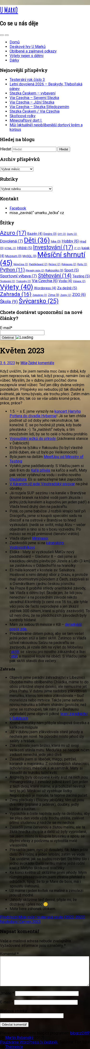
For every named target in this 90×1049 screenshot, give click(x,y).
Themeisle (14, 1046)
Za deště (67, 288)
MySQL (29, 256)
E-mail (6, 1002)
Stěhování (55, 276)
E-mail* (6, 328)
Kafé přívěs (40, 470)
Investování (53, 247)
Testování (7, 281)
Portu (82, 264)
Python (12, 270)
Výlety (16, 287)
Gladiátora (18, 479)
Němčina (20, 264)
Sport (71, 270)
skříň (15, 651)
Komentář (9, 954)
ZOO (79, 294)
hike (56, 241)
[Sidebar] (2, 35)
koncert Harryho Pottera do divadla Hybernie (45, 413)
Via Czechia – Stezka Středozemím (39, 107)
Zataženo (39, 295)
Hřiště (24, 248)
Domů (15, 42)
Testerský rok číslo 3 (27, 79)
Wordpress (45, 288)
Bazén (34, 234)
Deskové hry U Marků (28, 46)
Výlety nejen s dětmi (26, 55)
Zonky (65, 295)
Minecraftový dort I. (26, 120)
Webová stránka (13, 1011)
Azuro (13, 233)
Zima (53, 295)
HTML (10, 248)
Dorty (72, 234)
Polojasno (68, 264)
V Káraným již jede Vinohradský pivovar (42, 484)
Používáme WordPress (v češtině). (29, 1042)
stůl (14, 656)
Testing (81, 276)
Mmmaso (40, 538)
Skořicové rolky (23, 116)
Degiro (50, 234)
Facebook (18, 208)
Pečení (54, 264)
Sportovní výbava (18, 276)
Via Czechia (45, 281)
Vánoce (79, 281)
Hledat (5, 149)
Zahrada (15, 294)
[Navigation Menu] (7, 35)
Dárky (14, 60)
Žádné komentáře (41, 363)
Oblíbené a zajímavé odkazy (33, 51)
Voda (65, 281)
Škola (9, 301)
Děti (37, 240)
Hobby (70, 241)
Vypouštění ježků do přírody (33, 438)
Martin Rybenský (19, 1037)
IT (77, 248)
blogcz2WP (80, 1033)
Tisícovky (23, 281)
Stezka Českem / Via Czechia (35, 111)
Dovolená (11, 241)
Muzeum (13, 256)
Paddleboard (38, 264)
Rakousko (54, 270)
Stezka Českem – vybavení (32, 93)
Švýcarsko (39, 301)
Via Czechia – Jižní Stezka (32, 102)
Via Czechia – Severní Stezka (34, 97)
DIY (62, 234)
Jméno (7, 993)
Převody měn (35, 270)
